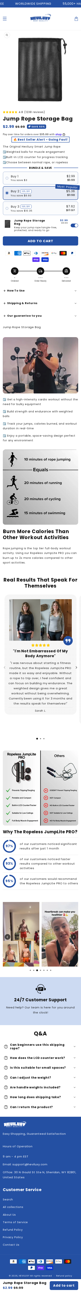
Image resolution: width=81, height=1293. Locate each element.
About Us (9, 1215)
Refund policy (64, 1275)
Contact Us (11, 1245)
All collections (13, 1207)
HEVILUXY (24, 1275)
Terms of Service (15, 1222)
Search (8, 1199)
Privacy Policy (13, 1237)
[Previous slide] (5, 667)
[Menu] (5, 19)
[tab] (37, 738)
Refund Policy (13, 1230)
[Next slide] (76, 667)
